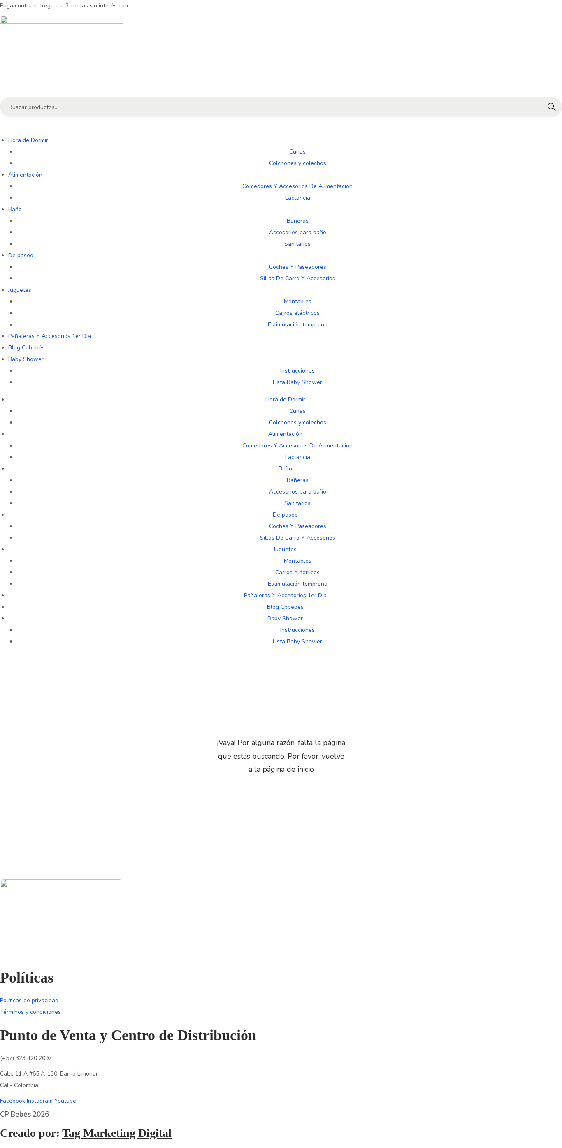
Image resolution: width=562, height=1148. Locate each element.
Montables (297, 301)
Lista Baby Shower (297, 382)
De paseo (20, 255)
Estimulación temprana (297, 324)
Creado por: (86, 1133)
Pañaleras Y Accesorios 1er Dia (49, 336)
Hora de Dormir (28, 140)
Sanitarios (297, 244)
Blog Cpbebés (26, 348)
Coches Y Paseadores (297, 267)
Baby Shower (26, 359)
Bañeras (298, 221)
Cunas (297, 152)
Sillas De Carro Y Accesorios (297, 278)
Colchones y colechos (297, 163)
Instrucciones (297, 371)
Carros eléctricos (297, 313)
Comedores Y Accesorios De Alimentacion (297, 186)
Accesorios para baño (297, 232)
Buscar (552, 107)
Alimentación (25, 175)
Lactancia (297, 198)
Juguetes (19, 290)
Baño (15, 209)
